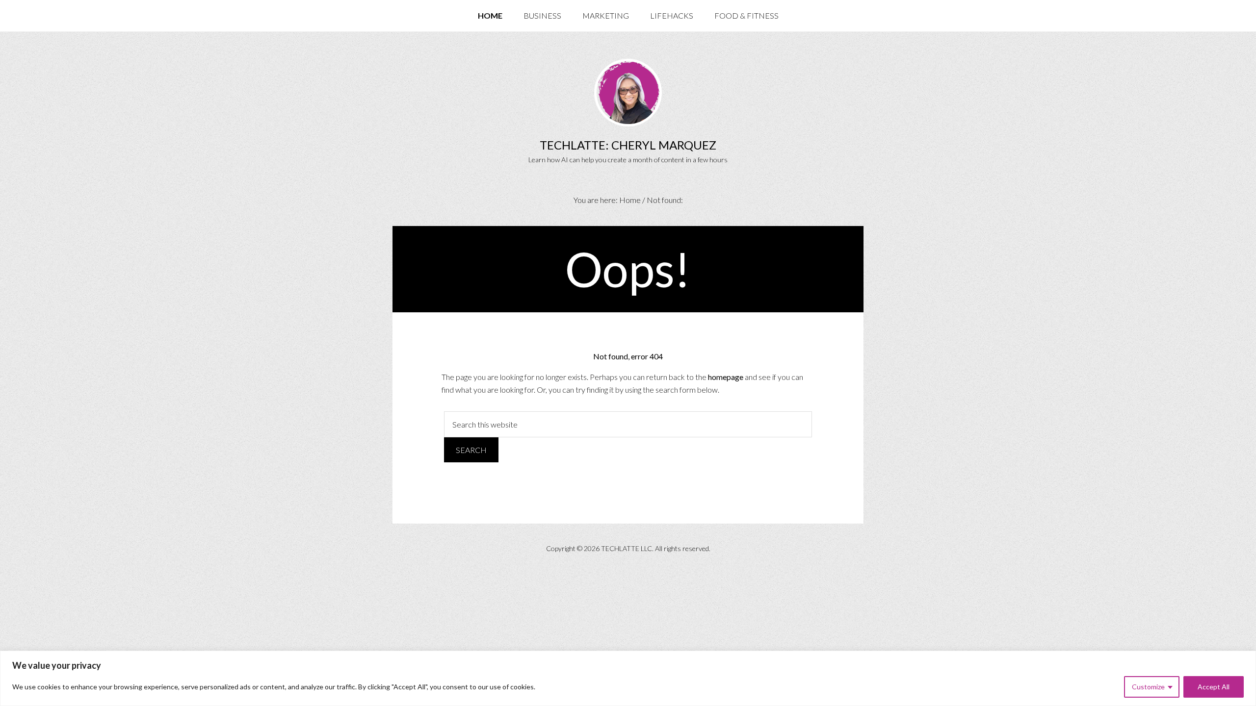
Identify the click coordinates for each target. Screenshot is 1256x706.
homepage (725, 376)
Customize (1148, 686)
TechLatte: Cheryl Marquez (628, 145)
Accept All (1214, 686)
